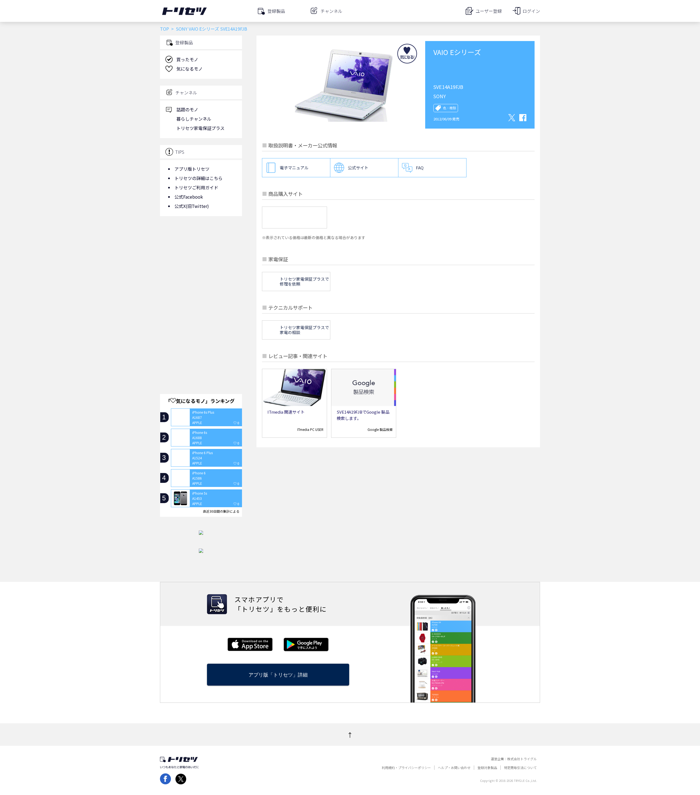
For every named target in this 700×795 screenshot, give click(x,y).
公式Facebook (188, 196)
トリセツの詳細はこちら (198, 178)
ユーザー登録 (489, 11)
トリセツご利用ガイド (196, 187)
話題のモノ (187, 109)
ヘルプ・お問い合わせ (454, 767)
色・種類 (449, 108)
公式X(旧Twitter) (191, 206)
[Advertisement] (201, 264)
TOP (164, 28)
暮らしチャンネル (193, 118)
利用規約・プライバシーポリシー (406, 767)
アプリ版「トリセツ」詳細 (278, 675)
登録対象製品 (487, 767)
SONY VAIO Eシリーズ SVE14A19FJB (211, 28)
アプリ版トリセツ (191, 169)
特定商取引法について (520, 767)
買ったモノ (187, 59)
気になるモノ (189, 68)
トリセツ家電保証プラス (200, 128)
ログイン (531, 11)
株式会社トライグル (522, 759)
